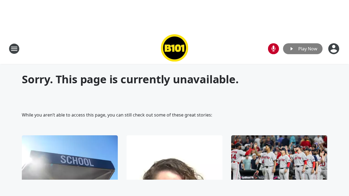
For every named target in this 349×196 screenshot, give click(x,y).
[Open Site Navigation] (14, 48)
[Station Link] (174, 48)
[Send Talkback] (273, 48)
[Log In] (334, 48)
